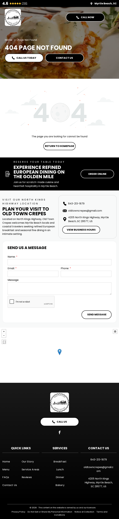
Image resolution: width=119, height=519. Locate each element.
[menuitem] (11, 461)
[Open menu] (111, 17)
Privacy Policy (18, 511)
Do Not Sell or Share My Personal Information (50, 511)
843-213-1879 (76, 203)
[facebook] (59, 433)
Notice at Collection (84, 511)
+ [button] (4, 331)
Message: (13, 280)
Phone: (65, 268)
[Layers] (115, 331)
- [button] (4, 335)
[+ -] (59, 355)
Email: (11, 268)
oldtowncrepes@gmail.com (85, 210)
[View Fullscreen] (4, 342)
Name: (11, 256)
